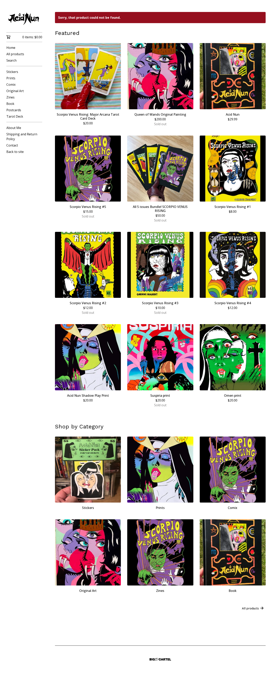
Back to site (15, 152)
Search (11, 60)
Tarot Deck (14, 116)
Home (10, 47)
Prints (10, 78)
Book (10, 103)
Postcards (13, 110)
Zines (10, 97)
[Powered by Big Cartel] (160, 659)
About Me (13, 128)
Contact (12, 145)
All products (15, 54)
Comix (11, 84)
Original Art (15, 91)
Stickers (12, 72)
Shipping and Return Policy (21, 136)
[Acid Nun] (24, 19)
